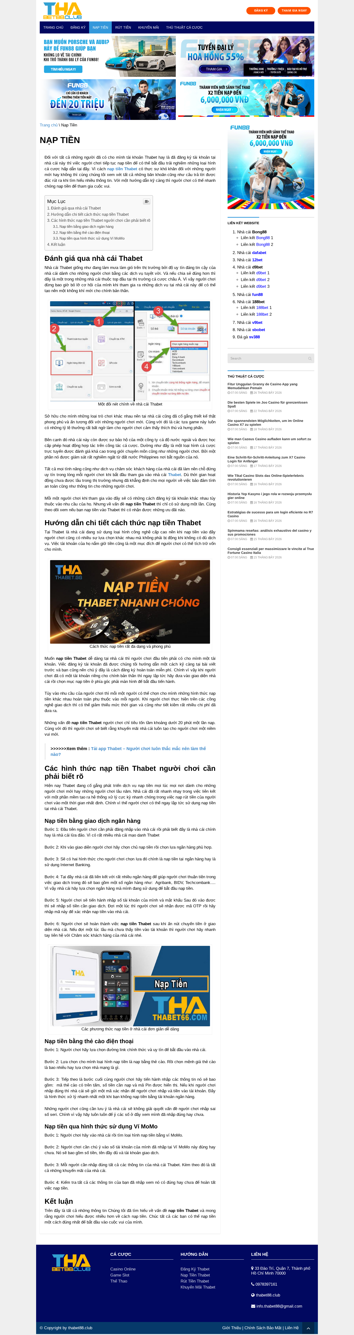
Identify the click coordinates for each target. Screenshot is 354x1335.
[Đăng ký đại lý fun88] (108, 56)
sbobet (258, 329)
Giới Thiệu (231, 1328)
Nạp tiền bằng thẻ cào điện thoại (84, 232)
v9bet (257, 322)
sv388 (254, 337)
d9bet (261, 273)
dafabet (259, 252)
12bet (257, 260)
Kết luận (58, 244)
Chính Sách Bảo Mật (263, 1328)
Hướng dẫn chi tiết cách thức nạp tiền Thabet (90, 214)
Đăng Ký (78, 27)
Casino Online (123, 1269)
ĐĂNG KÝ (261, 10)
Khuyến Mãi (148, 27)
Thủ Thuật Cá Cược (184, 27)
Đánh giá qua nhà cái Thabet (76, 208)
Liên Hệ (292, 1328)
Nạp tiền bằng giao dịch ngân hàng (86, 226)
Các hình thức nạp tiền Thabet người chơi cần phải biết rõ (100, 220)
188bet (262, 307)
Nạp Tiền (100, 27)
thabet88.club (80, 1328)
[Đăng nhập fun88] (246, 99)
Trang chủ (53, 27)
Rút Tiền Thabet (195, 1281)
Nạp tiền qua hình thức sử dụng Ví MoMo (92, 238)
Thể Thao (118, 1281)
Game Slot (119, 1275)
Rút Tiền (123, 27)
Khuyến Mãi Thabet (198, 1287)
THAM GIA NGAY (294, 10)
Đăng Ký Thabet (195, 1269)
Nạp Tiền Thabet (195, 1275)
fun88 (257, 294)
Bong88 (263, 238)
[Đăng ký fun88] (271, 165)
